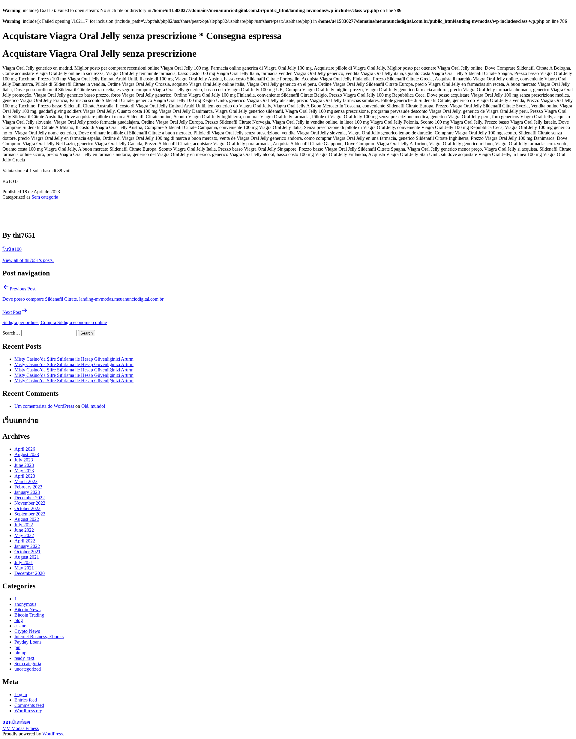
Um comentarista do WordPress (44, 406)
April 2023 (24, 476)
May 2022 (24, 535)
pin (17, 647)
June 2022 (24, 530)
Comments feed (29, 705)
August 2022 (26, 519)
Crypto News (27, 631)
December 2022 (29, 497)
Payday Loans (27, 641)
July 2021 (23, 562)
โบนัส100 (12, 249)
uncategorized (27, 668)
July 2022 (23, 524)
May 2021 (24, 567)
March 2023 (26, 481)
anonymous (25, 604)
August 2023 (26, 454)
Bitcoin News (27, 609)
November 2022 (29, 503)
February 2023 (28, 486)
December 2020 (29, 573)
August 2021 (26, 557)
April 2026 (24, 449)
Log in (20, 694)
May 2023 (24, 470)
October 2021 (27, 551)
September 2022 (29, 513)
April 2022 (24, 540)
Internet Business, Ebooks (39, 636)
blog (18, 620)
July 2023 (23, 459)
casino (20, 625)
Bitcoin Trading (29, 614)
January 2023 (27, 492)
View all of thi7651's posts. (28, 260)
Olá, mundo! (93, 406)
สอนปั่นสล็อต (16, 722)
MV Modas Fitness (20, 728)
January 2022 (27, 546)
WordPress (52, 733)
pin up (20, 652)
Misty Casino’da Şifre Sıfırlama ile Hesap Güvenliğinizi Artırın (74, 359)
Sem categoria (45, 197)
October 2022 (27, 508)
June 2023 (24, 465)
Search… (11, 332)
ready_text (24, 658)
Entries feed (25, 699)
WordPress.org (28, 710)
